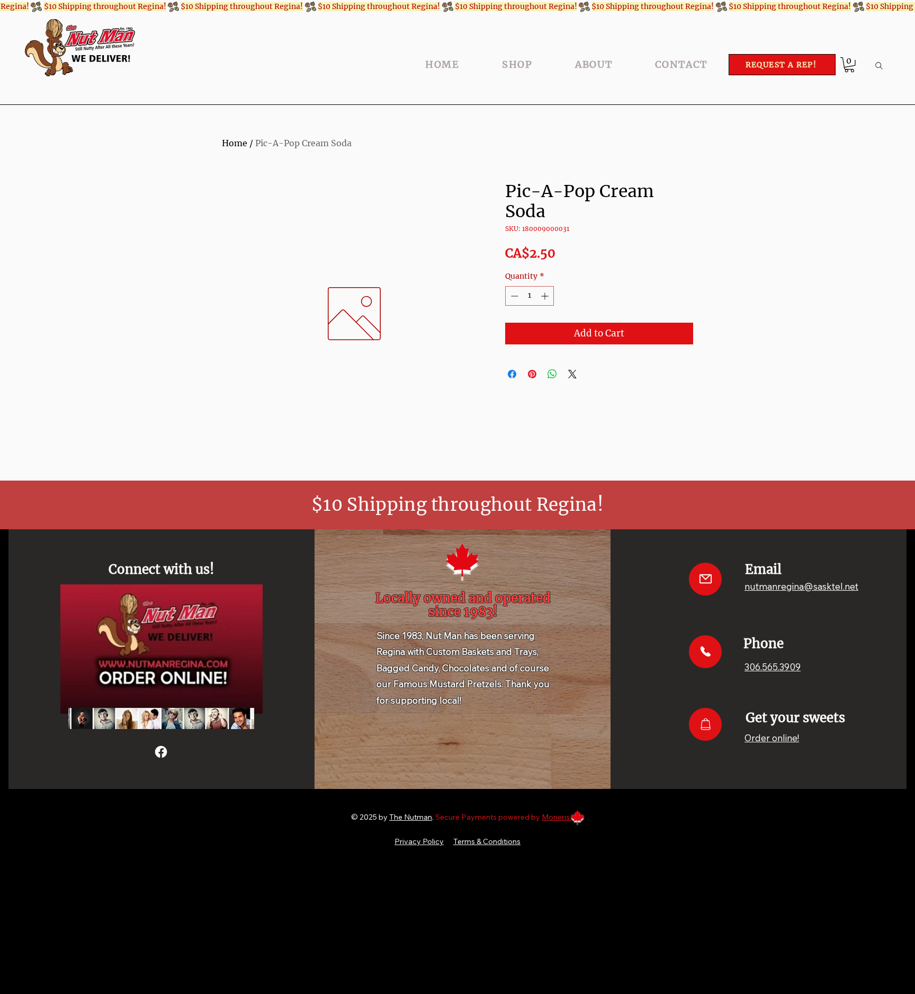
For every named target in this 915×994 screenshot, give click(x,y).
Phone (763, 643)
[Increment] (545, 296)
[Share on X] (572, 374)
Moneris (556, 817)
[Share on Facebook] (512, 374)
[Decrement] (513, 296)
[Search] (879, 66)
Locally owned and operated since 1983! (463, 605)
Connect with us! (161, 569)
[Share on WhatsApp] (552, 374)
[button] (849, 65)
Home (234, 143)
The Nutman (410, 817)
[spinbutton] (529, 296)
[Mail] (705, 579)
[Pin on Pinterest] (532, 374)
